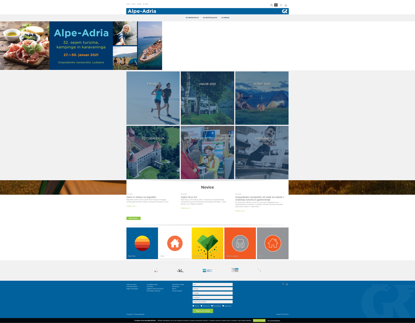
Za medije (145, 4)
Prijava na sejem (131, 284)
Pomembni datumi (131, 286)
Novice (133, 4)
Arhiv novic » (133, 218)
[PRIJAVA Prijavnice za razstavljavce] (153, 124)
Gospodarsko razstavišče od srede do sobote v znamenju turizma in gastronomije (259, 198)
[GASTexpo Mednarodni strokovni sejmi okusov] (262, 178)
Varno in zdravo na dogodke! (141, 197)
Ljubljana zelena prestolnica (155, 289)
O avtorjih (129, 314)
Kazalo (128, 4)
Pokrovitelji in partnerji (153, 291)
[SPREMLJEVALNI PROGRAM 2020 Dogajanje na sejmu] (207, 178)
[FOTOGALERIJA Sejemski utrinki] (153, 178)
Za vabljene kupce (152, 284)
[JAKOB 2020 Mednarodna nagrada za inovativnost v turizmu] (207, 124)
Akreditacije (175, 286)
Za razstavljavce (210, 18)
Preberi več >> (131, 206)
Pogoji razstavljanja (132, 289)
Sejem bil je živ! (189, 197)
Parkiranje (150, 286)
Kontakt (139, 4)
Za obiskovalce (192, 18)
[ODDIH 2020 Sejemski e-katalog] (262, 124)
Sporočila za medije (178, 284)
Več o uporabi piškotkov (274, 320)
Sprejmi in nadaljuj (259, 320)
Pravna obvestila (177, 291)
